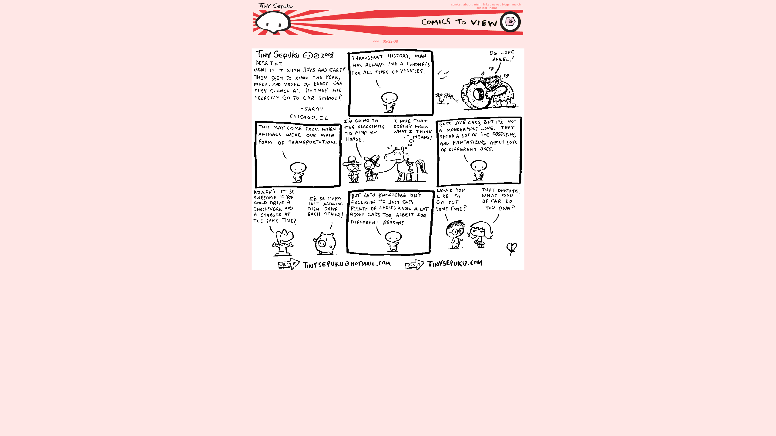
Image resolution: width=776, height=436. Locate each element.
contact (482, 7)
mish (477, 4)
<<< (376, 41)
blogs (506, 4)
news (495, 4)
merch (516, 4)
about (467, 4)
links (486, 4)
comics (455, 4)
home (493, 7)
